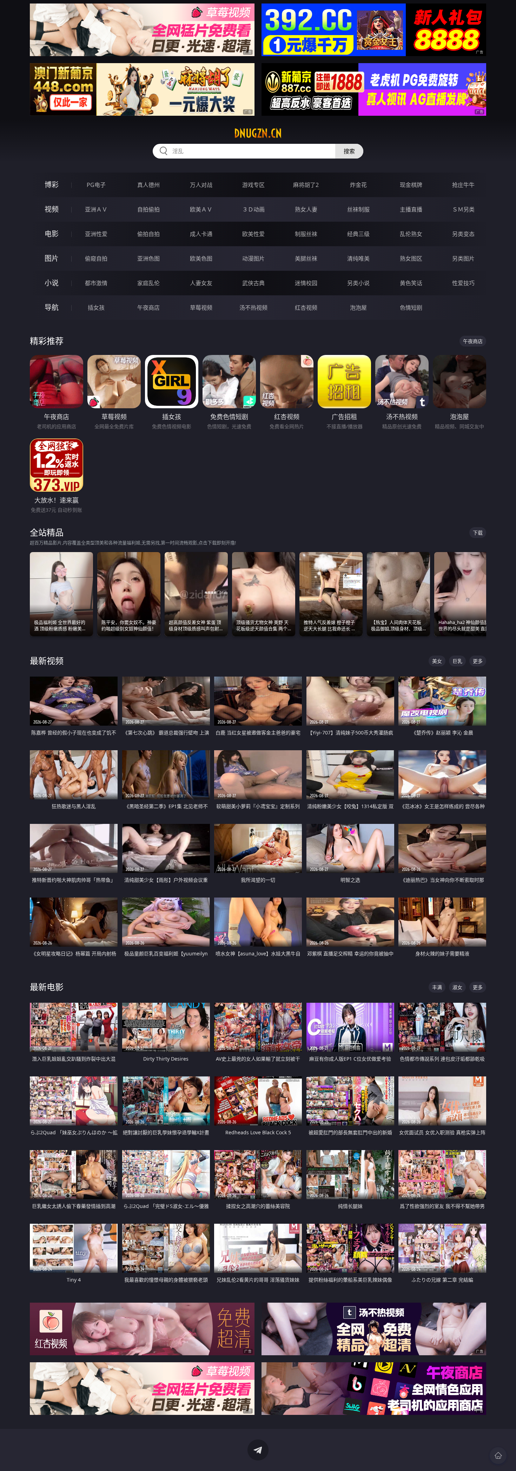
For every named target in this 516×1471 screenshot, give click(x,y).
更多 (478, 661)
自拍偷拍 (148, 209)
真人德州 (148, 185)
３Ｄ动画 (253, 209)
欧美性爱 (253, 234)
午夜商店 (148, 307)
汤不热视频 (253, 307)
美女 (437, 661)
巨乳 (457, 661)
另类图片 (463, 258)
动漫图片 (253, 258)
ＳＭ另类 (463, 209)
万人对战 (201, 185)
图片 (52, 258)
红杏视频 (306, 307)
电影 (52, 234)
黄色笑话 (411, 283)
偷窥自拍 (96, 258)
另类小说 (358, 283)
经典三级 (358, 234)
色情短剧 (411, 307)
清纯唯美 (358, 258)
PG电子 (96, 185)
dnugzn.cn (258, 133)
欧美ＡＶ (201, 209)
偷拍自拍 (148, 234)
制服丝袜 (306, 234)
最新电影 (47, 987)
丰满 (437, 987)
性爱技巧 (463, 283)
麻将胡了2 (306, 185)
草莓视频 (201, 307)
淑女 (457, 987)
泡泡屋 (358, 307)
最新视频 (47, 660)
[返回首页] (498, 1455)
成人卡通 (201, 234)
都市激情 (96, 283)
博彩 (52, 184)
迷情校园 (306, 283)
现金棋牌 (411, 185)
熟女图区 (411, 258)
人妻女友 (201, 283)
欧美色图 (201, 258)
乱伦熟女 (411, 234)
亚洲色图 (148, 258)
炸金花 (358, 185)
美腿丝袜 (306, 258)
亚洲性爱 (96, 234)
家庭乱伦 (148, 283)
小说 (52, 283)
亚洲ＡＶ (96, 209)
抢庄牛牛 (463, 185)
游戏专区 (253, 185)
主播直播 (411, 209)
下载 (478, 532)
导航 (52, 307)
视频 (52, 209)
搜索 (349, 151)
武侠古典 (253, 283)
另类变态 (463, 234)
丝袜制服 (358, 209)
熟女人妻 (306, 209)
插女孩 (96, 307)
